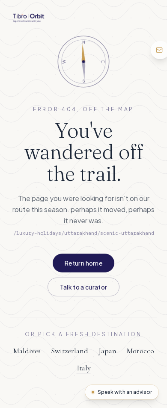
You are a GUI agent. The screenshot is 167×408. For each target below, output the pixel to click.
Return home (83, 263)
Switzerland (69, 350)
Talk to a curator (83, 287)
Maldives (27, 350)
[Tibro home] (28, 18)
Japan (107, 350)
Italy (84, 368)
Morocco (140, 350)
